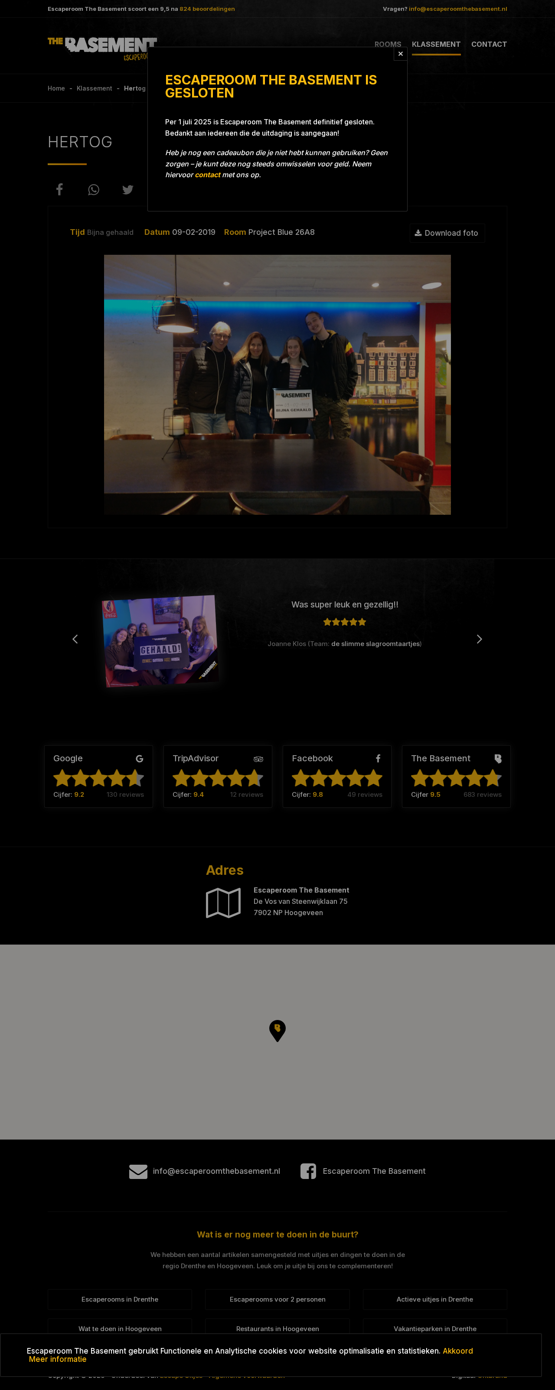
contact (207, 174)
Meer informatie (58, 1359)
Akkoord (458, 1351)
